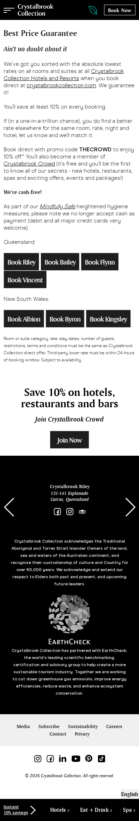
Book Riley (21, 262)
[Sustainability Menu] (85, 10)
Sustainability (83, 726)
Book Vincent (25, 280)
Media (23, 726)
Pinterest (89, 758)
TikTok (101, 758)
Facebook (57, 512)
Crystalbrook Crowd (29, 163)
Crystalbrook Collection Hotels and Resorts (64, 75)
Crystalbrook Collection (35, 10)
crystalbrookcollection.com (61, 85)
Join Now (69, 440)
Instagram (69, 512)
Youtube (75, 758)
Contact (58, 734)
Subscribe (49, 726)
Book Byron (65, 319)
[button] (130, 507)
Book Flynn (100, 262)
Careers (114, 726)
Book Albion (23, 319)
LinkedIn (62, 758)
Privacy (82, 734)
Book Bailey (60, 262)
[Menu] (9, 10)
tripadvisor (82, 512)
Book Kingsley (108, 319)
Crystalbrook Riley (69, 486)
